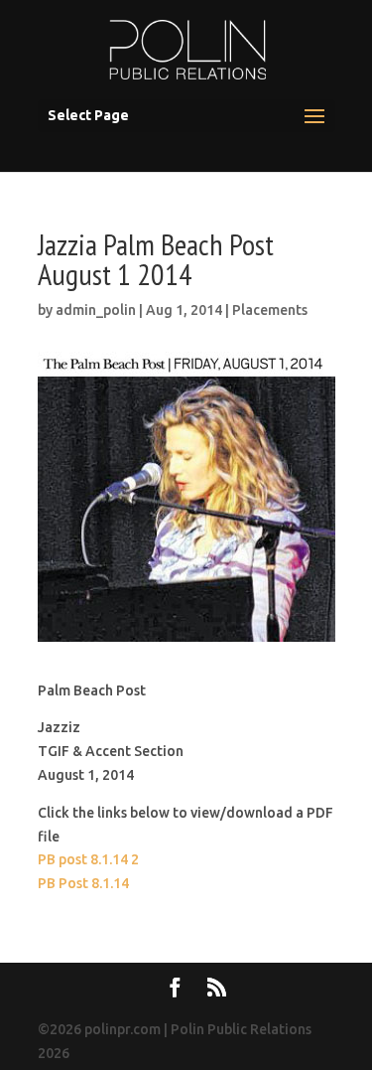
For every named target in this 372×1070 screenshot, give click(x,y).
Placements (270, 310)
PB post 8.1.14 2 (88, 859)
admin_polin (96, 310)
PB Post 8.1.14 (83, 883)
